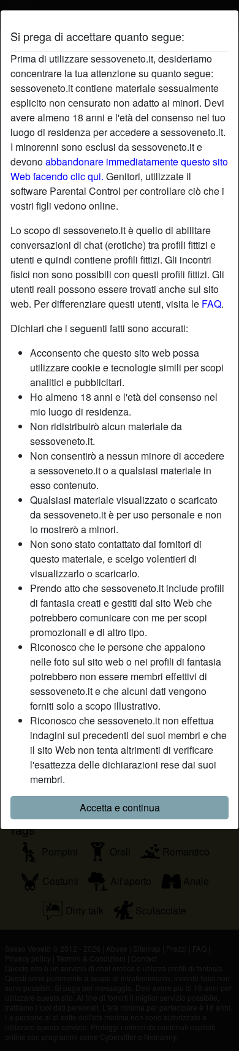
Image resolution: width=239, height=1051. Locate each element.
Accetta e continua (120, 807)
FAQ (211, 304)
